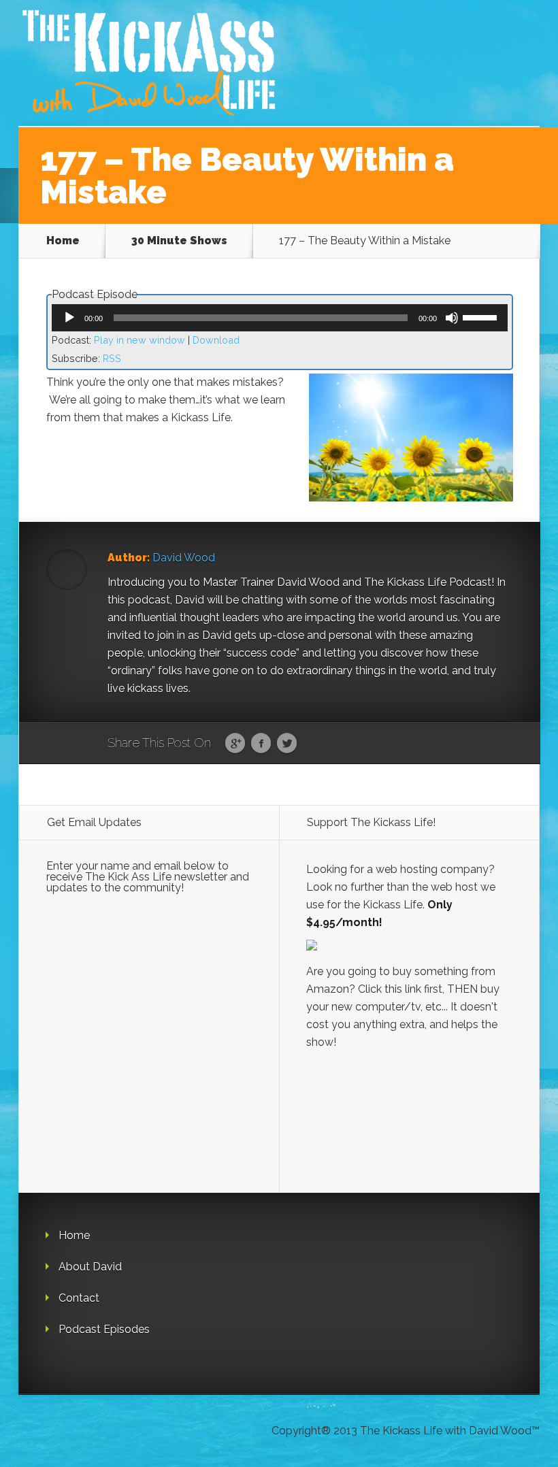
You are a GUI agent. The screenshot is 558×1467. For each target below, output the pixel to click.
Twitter (286, 744)
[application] (280, 317)
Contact (79, 1297)
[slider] (482, 316)
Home (63, 240)
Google (235, 744)
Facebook (261, 744)
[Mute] (452, 318)
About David (90, 1266)
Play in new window (139, 340)
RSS (112, 358)
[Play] (69, 318)
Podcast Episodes (104, 1329)
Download (216, 340)
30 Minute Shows (179, 240)
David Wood (183, 557)
